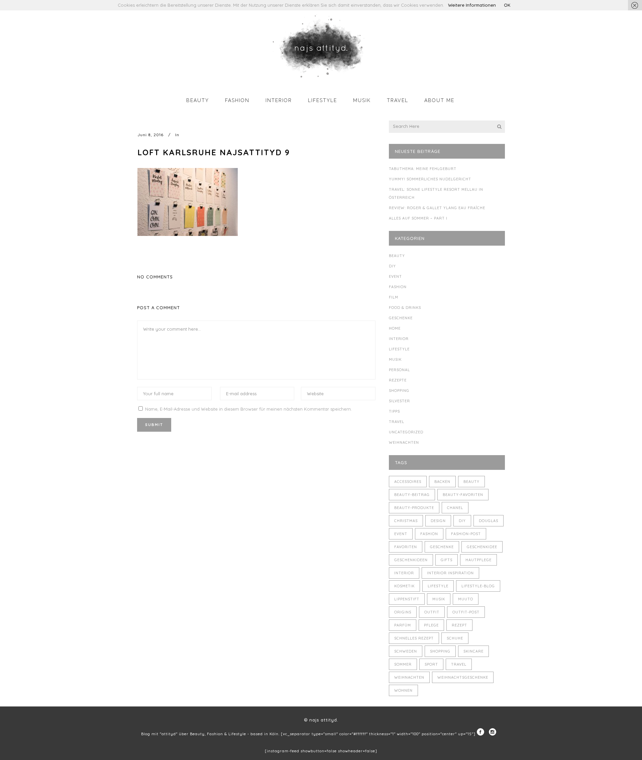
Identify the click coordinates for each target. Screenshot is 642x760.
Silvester (399, 401)
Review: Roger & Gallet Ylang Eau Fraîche (437, 207)
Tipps (394, 411)
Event (395, 276)
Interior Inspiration (450, 573)
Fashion (398, 286)
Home (395, 328)
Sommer (403, 664)
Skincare (473, 651)
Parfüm (402, 625)
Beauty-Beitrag (412, 494)
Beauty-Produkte (414, 507)
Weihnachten (404, 442)
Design (438, 520)
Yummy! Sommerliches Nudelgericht (430, 179)
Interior (399, 338)
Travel (396, 421)
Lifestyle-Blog (478, 586)
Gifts (446, 560)
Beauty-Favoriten (463, 494)
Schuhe (455, 638)
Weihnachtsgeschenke (462, 677)
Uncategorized (406, 432)
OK (507, 5)
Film (393, 297)
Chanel (455, 507)
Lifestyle (399, 349)
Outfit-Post (465, 612)
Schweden (405, 651)
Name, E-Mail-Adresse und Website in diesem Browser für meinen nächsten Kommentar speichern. (248, 409)
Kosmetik (404, 586)
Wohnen (403, 690)
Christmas (406, 520)
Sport (431, 664)
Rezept (459, 625)
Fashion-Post (466, 533)
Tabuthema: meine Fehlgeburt (422, 168)
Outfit (431, 612)
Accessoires (407, 481)
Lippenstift (406, 599)
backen (442, 481)
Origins (402, 612)
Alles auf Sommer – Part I (418, 218)
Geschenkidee (482, 546)
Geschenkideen (411, 560)
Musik (395, 359)
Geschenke (401, 318)
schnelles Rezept (414, 638)
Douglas (488, 520)
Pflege (431, 625)
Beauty (397, 255)
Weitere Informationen (472, 5)
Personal (399, 369)
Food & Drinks (405, 307)
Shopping (399, 390)
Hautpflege (478, 560)
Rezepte (398, 380)
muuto (465, 599)
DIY (392, 266)
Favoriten (405, 546)
